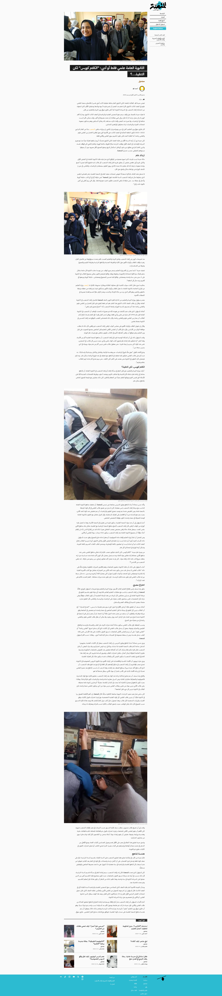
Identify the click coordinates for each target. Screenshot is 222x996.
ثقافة (135, 984)
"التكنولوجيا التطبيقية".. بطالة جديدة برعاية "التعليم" (90, 941)
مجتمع (142, 81)
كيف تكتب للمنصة (160, 35)
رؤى (146, 987)
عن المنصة (112, 977)
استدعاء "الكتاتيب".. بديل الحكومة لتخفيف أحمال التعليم (132, 926)
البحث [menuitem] (163, 17)
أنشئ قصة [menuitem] (161, 21)
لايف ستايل (134, 990)
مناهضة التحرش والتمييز (160, 44)
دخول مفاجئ (143, 994)
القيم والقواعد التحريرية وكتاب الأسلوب (158, 39)
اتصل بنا (112, 984)
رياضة (135, 987)
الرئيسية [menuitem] (162, 13)
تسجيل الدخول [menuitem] (160, 24)
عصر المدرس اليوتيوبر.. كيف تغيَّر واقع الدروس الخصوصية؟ (89, 956)
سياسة (145, 980)
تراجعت (86, 285)
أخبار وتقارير (134, 977)
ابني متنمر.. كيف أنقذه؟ (141, 941)
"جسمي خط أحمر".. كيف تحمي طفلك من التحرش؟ (90, 926)
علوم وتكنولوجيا (143, 990)
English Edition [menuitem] (158, 28)
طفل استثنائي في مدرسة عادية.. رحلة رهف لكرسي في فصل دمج (130, 956)
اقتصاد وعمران (133, 980)
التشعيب (92, 129)
